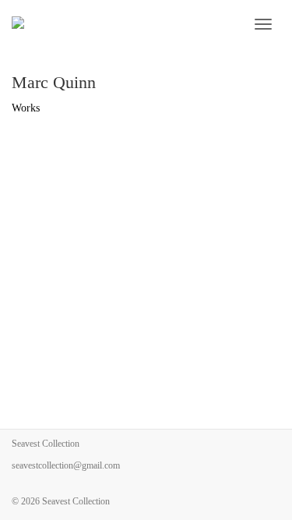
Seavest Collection (76, 501)
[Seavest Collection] (110, 24)
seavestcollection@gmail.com (66, 465)
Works (26, 108)
